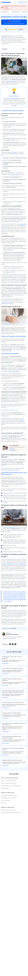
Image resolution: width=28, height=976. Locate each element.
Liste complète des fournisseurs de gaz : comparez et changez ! (12, 737)
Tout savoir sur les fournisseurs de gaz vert (12, 668)
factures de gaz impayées (13, 470)
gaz (10, 76)
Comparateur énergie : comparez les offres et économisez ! (16, 12)
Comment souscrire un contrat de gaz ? (11, 713)
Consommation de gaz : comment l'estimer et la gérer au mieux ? (13, 724)
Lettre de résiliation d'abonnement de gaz (10, 812)
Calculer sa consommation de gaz (8, 780)
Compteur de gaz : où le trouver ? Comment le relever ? (13, 749)
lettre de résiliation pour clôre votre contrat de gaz (14, 564)
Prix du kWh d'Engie (5, 800)
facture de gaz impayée (14, 371)
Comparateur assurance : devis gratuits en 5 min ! (5, 12)
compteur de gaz (23, 224)
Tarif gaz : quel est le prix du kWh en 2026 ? (13, 702)
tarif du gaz (13, 152)
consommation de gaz (11, 81)
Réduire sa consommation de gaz (8, 783)
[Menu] (26, 2)
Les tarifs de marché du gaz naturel (9, 795)
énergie (3, 37)
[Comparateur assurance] (6, 2)
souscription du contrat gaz (7, 302)
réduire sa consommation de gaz (10, 527)
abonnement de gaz (14, 174)
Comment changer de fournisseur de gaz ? (12, 760)
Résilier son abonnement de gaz (8, 810)
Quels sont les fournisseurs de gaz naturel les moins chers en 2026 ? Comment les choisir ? (13, 691)
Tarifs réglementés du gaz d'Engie (8, 798)
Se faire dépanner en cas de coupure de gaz (11, 785)
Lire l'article (12, 450)
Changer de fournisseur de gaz (11, 98)
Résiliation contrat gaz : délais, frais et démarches (11, 679)
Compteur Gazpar (5, 788)
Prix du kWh (4, 803)
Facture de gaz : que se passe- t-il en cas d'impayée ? (12, 657)
